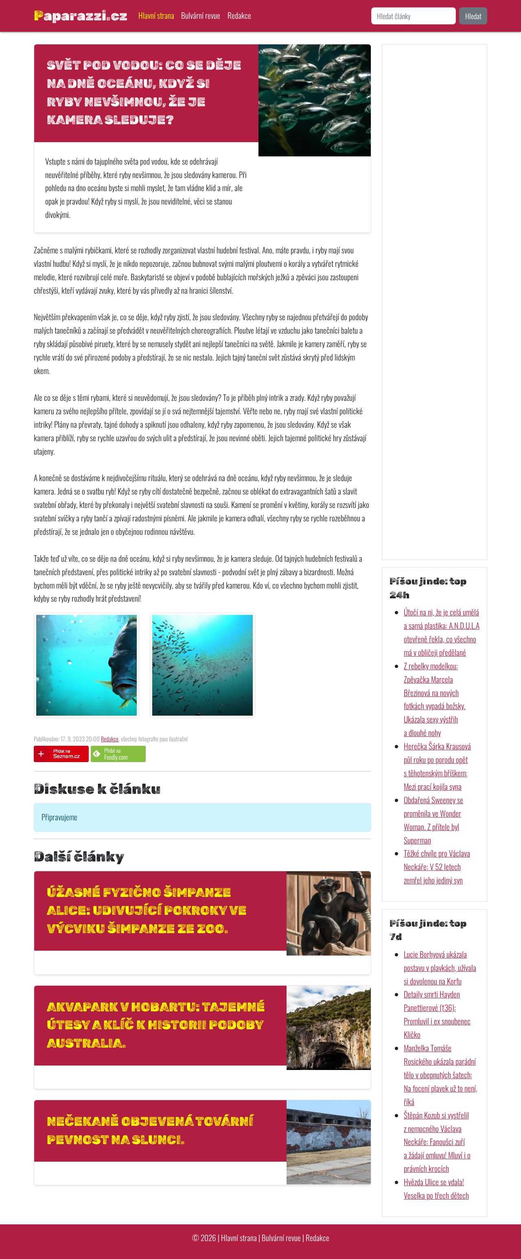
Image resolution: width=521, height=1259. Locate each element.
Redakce (239, 15)
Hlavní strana (156, 15)
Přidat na (116, 753)
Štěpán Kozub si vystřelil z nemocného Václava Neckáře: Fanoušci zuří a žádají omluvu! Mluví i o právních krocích (437, 1142)
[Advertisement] (434, 301)
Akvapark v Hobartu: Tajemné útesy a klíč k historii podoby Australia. (156, 1025)
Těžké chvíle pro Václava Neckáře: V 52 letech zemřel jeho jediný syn (437, 866)
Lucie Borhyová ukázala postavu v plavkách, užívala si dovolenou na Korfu (440, 967)
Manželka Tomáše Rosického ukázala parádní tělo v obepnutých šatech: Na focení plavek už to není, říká (440, 1074)
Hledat (473, 16)
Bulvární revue (200, 15)
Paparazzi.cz (80, 15)
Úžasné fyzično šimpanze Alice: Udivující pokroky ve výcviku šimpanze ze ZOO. (147, 910)
